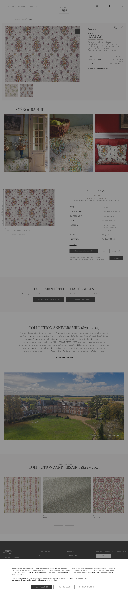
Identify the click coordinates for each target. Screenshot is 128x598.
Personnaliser (86, 587)
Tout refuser (64, 587)
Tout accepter (41, 587)
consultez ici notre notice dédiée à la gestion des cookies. (34, 580)
